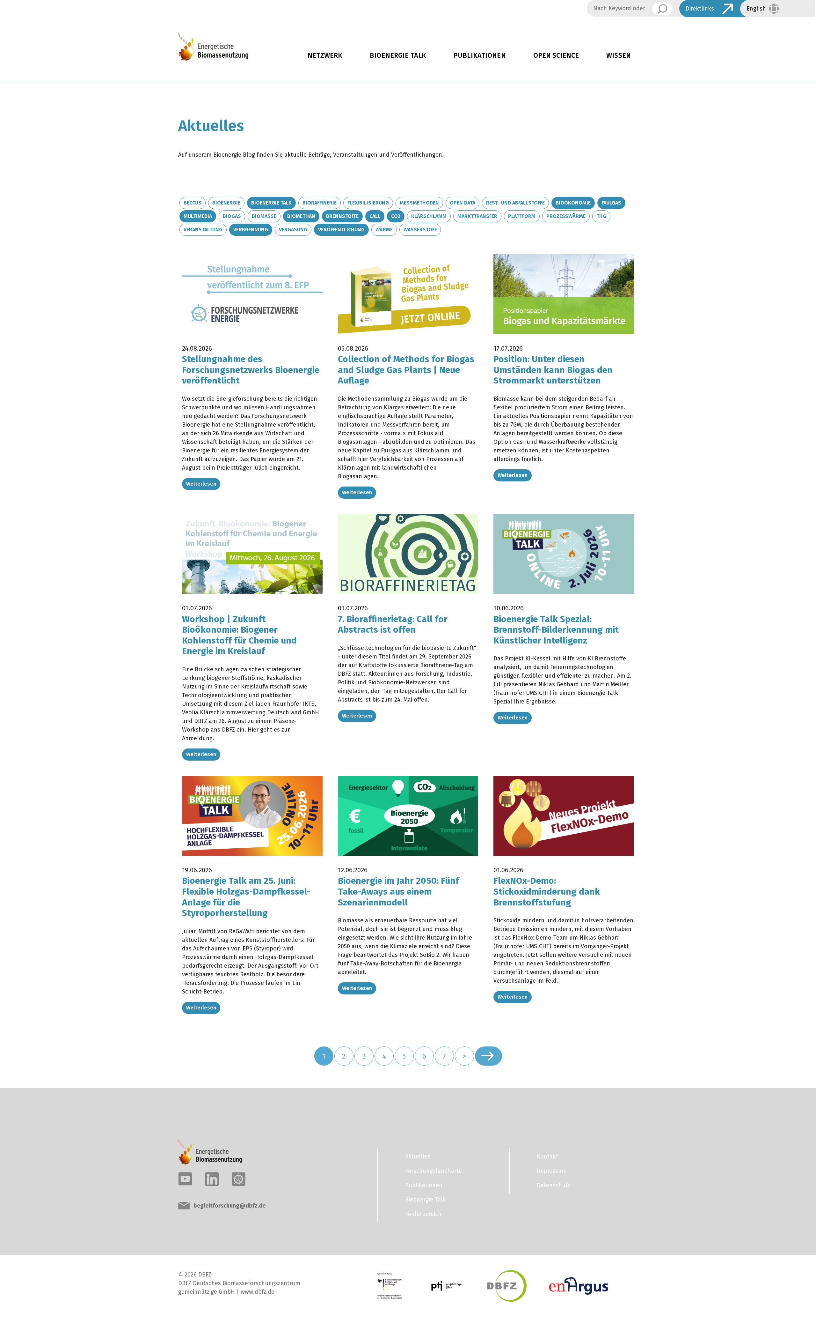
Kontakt (547, 1156)
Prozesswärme (566, 216)
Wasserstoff (420, 230)
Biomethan (301, 216)
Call (374, 216)
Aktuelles (417, 1156)
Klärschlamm (429, 216)
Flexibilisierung (368, 203)
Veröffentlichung (341, 230)
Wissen (618, 55)
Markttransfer (477, 216)
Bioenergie (226, 203)
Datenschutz (553, 1185)
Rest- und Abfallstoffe (515, 203)
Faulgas (611, 203)
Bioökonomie (573, 203)
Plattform (522, 216)
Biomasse (264, 216)
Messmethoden (419, 203)
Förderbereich (423, 1213)
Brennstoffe (342, 216)
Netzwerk (325, 55)
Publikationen (480, 55)
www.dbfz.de (257, 1291)
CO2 (395, 216)
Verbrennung (250, 230)
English (756, 8)
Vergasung (293, 230)
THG (601, 216)
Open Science (556, 55)
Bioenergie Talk (398, 55)
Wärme (384, 230)
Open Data (462, 203)
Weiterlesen (201, 484)
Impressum (552, 1170)
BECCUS (192, 203)
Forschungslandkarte (433, 1170)
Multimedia (198, 216)
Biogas (232, 216)
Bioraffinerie (319, 203)
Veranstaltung (203, 230)
